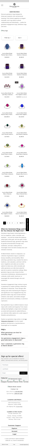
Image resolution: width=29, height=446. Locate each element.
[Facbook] (10, 381)
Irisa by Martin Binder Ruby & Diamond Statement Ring (7, 193)
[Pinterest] (15, 381)
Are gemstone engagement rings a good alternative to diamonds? (13, 339)
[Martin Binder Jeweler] (14, 387)
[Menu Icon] (2, 5)
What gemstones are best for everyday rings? (11, 333)
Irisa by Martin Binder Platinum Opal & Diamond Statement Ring (7, 54)
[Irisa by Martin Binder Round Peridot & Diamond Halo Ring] (7, 145)
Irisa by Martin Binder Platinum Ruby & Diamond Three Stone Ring (7, 113)
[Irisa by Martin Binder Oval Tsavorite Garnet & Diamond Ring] (7, 126)
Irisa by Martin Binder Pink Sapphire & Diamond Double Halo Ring (22, 94)
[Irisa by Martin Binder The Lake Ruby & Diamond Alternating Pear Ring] (7, 86)
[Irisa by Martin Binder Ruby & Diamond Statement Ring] (7, 185)
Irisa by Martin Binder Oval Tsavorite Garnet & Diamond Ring (7, 133)
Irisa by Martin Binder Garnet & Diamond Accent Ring (22, 213)
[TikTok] (21, 381)
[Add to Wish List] (12, 43)
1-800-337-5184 (18, 393)
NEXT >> (22, 223)
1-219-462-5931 (18, 391)
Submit (23, 373)
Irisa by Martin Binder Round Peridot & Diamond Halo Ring (7, 153)
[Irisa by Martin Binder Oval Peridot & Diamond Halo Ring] (22, 126)
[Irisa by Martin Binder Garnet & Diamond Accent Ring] (22, 205)
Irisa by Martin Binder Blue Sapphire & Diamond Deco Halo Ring (7, 213)
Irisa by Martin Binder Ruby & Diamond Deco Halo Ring (22, 193)
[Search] (24, 5)
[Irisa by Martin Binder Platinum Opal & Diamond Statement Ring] (7, 46)
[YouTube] (25, 381)
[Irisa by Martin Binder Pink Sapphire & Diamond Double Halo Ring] (22, 86)
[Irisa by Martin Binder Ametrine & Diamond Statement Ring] (22, 46)
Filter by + (8, 37)
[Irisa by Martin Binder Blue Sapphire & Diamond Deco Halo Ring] (7, 205)
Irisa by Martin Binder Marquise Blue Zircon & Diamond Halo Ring (21, 173)
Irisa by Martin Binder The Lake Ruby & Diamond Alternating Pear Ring (7, 94)
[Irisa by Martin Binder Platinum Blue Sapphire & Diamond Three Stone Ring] (22, 106)
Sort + (20, 37)
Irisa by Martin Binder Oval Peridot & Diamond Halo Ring (21, 133)
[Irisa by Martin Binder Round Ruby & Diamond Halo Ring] (22, 145)
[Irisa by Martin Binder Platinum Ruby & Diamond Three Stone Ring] (7, 106)
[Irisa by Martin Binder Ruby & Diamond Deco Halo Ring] (22, 185)
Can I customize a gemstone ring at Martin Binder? (12, 344)
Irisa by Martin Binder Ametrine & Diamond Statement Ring (22, 54)
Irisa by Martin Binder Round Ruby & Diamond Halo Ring (21, 153)
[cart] (27, 5)
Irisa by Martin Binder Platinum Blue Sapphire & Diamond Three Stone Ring (22, 113)
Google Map (19, 406)
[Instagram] (4, 381)
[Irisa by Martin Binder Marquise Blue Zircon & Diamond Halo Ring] (22, 165)
